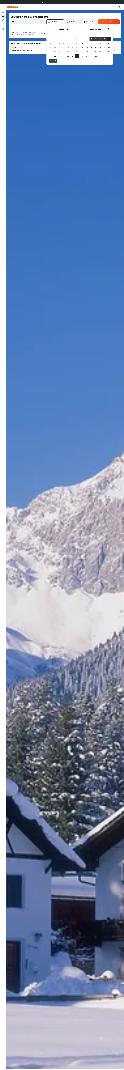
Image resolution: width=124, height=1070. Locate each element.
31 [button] (55, 61)
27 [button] (68, 56)
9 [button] (50, 47)
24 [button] (55, 56)
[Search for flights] (3, 12)
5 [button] (63, 43)
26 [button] (63, 56)
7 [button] (72, 43)
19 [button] (63, 52)
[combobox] (30, 22)
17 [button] (55, 52)
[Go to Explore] (3, 25)
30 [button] (50, 61)
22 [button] (77, 52)
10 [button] (55, 47)
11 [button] (59, 47)
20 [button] (68, 52)
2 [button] (50, 43)
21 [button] (72, 52)
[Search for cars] (3, 20)
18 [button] (59, 52)
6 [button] (82, 43)
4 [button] (59, 43)
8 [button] (76, 43)
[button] (122, 2)
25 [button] (59, 56)
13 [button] (68, 47)
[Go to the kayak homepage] (12, 7)
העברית (78, 2)
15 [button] (76, 47)
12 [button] (63, 47)
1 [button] (76, 39)
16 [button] (50, 52)
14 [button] (72, 47)
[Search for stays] (3, 16)
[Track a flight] (3, 29)
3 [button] (100, 39)
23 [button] (50, 56)
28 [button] (72, 56)
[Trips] (3, 34)
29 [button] (77, 56)
